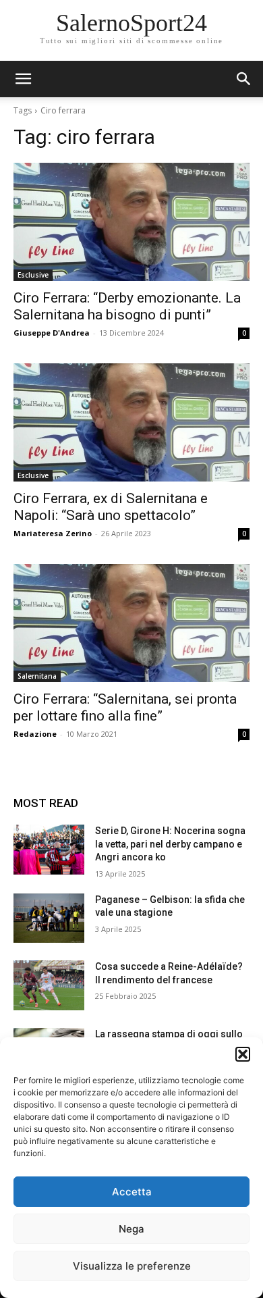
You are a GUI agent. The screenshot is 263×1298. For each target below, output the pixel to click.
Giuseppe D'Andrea (51, 333)
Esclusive (33, 275)
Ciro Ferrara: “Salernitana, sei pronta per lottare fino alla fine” (125, 707)
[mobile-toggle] (23, 79)
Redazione (35, 734)
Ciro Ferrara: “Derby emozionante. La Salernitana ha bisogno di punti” (127, 306)
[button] (243, 1054)
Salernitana (37, 676)
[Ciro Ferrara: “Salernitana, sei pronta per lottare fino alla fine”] (131, 623)
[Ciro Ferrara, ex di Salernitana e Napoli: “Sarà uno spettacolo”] (131, 422)
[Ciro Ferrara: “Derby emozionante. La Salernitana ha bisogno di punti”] (131, 222)
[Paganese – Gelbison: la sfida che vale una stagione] (48, 918)
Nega (131, 1228)
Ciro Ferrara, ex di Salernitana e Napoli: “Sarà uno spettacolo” (110, 506)
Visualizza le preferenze (132, 1266)
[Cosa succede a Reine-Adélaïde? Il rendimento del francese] (48, 985)
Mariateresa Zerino (52, 533)
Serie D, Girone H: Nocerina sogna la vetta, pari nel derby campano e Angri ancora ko (170, 843)
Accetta (132, 1191)
